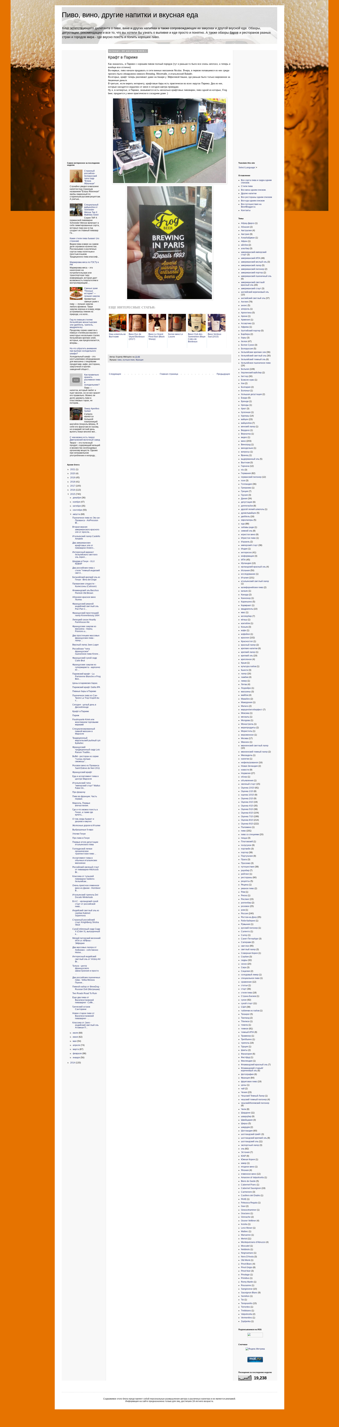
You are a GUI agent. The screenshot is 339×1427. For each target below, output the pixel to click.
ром (243, 910)
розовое (245, 906)
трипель (245, 1043)
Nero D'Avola (247, 1256)
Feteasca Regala (249, 1202)
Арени (244, 316)
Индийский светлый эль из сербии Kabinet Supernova (85, 913)
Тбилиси (245, 1021)
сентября (78, 510)
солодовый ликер (249, 974)
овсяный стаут (248, 784)
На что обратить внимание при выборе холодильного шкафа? (83, 351)
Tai (242, 1299)
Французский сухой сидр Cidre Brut (84, 659)
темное (244, 1028)
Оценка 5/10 (247, 809)
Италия (245, 577)
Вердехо (245, 430)
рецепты (245, 881)
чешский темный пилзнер (254, 1099)
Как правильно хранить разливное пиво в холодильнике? (92, 380)
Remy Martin (247, 1282)
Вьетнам (245, 462)
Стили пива (247, 186)
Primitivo (245, 1278)
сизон (244, 964)
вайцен (244, 419)
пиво (119, 360)
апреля (77, 1045)
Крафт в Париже (80, 711)
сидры (244, 960)
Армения (245, 319)
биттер (244, 376)
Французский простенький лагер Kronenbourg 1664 (85, 614)
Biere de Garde (248, 1181)
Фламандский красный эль (254, 1064)
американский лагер (251, 265)
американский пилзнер (252, 269)
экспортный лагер (250, 1145)
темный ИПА (247, 1032)
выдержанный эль (250, 459)
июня (76, 1037)
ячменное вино (248, 1174)
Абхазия (245, 227)
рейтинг (245, 874)
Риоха (244, 895)
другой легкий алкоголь (252, 509)
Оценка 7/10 (247, 816)
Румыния (245, 924)
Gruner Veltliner (248, 1220)
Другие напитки (249, 193)
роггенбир (246, 902)
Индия (244, 549)
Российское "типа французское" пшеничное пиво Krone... (86, 651)
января (77, 1057)
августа (77, 514)
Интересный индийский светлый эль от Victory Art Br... (86, 959)
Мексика (245, 713)
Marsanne (246, 1235)
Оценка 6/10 (247, 813)
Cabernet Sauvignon (251, 1188)
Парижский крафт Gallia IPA (86, 687)
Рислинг (245, 899)
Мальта (244, 706)
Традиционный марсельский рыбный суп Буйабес (86, 740)
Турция (244, 1046)
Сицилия (245, 971)
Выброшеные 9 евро (82, 829)
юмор (243, 1163)
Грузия (244, 495)
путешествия (129, 360)
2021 (73, 469)
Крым (243, 663)
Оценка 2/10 (247, 798)
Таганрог (245, 1014)
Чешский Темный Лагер (252, 1096)
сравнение (246, 982)
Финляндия (246, 1061)
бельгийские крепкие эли (253, 352)
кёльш (244, 619)
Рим (243, 892)
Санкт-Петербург (249, 938)
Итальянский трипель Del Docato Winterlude (85, 896)
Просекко (245, 863)
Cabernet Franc (248, 1184)
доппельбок (247, 506)
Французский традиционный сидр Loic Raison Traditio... (86, 750)
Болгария (246, 387)
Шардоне (245, 1113)
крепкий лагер (248, 652)
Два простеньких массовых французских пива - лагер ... (85, 638)
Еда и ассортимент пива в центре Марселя (85, 777)
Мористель (246, 731)
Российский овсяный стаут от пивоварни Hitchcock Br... (85, 869)
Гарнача (245, 466)
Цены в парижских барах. (85, 683)
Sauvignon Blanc (249, 1292)
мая (75, 1041)
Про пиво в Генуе (81, 838)
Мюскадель (246, 755)
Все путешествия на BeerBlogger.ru (251, 205)
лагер (244, 673)
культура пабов (248, 666)
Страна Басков (248, 996)
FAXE (243, 1199)
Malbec (244, 1231)
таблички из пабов (250, 1010)
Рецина (244, 884)
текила (244, 1025)
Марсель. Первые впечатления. (81, 804)
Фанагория (246, 1054)
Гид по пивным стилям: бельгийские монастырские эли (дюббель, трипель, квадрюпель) (83, 323)
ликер (244, 681)
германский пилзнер (251, 477)
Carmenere (246, 1192)
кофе (243, 630)
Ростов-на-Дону (249, 917)
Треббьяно (246, 1039)
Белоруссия (247, 348)
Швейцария (247, 1120)
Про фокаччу (78, 792)
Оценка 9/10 (247, 823)
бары (243, 337)
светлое (245, 946)
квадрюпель (247, 609)
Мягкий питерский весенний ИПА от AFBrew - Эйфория (86, 941)
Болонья (245, 390)
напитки (245, 759)
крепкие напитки (249, 648)
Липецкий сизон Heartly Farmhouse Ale (84, 620)
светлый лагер (248, 949)
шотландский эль (249, 1141)
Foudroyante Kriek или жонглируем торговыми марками (85, 722)
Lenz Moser (246, 1228)
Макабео (245, 699)
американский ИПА (250, 258)
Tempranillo (246, 1303)
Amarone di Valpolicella (252, 1177)
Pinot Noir (246, 1271)
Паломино (246, 827)
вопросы (245, 452)
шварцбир (246, 1116)
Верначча (246, 434)
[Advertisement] (81, 103)
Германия (246, 473)
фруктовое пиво (249, 1081)
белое (244, 341)
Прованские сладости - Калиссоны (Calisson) (84, 584)
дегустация (246, 502)
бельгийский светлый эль (253, 355)
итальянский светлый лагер (255, 581)
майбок (244, 695)
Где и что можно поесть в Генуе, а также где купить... (85, 812)
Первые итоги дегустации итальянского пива (85, 843)
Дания (244, 498)
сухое (244, 1000)
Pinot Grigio (246, 1267)
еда (243, 524)
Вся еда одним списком (252, 200)
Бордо (244, 398)
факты (244, 1050)
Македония (246, 702)
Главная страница (169, 374)
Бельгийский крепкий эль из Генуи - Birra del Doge (86, 578)
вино (243, 441)
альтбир (245, 248)
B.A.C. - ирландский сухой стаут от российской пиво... (85, 904)
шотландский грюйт (251, 1134)
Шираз (244, 1123)
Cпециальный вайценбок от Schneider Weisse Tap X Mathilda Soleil (91, 210)
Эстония (245, 1152)
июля (76, 1033)
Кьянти (244, 670)
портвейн (246, 849)
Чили (243, 1109)
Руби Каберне (248, 920)
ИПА (243, 559)
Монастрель (247, 724)
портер (244, 852)
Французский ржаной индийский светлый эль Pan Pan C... (85, 606)
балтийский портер (250, 330)
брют (243, 408)
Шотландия (247, 1131)
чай (243, 1088)
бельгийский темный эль (253, 359)
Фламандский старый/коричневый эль (252, 1069)
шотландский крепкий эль (254, 1138)
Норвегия (246, 773)
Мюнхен (245, 742)
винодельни (247, 448)
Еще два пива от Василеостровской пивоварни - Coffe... (83, 1000)
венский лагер (248, 426)
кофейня (245, 634)
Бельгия (245, 369)
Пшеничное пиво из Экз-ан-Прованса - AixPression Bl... (86, 520)
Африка (245, 327)
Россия (244, 913)
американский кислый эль (254, 262)
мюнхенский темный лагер (254, 752)
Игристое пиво (248, 538)
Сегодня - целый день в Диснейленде (84, 705)
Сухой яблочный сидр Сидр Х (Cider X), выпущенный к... (86, 931)
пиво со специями (250, 834)
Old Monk (245, 1260)
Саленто (245, 931)
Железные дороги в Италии (86, 825)
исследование (248, 574)
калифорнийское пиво (252, 587)
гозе (243, 480)
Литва (244, 684)
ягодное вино (247, 1166)
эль (242, 1148)
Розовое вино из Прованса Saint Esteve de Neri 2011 (86, 766)
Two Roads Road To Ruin (84, 993)
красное (245, 637)
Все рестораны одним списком (256, 197)
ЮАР (243, 1156)
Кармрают (246, 605)
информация (247, 556)
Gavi (243, 1206)
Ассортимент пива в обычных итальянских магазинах (84, 860)
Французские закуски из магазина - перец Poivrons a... (84, 629)
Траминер (246, 1036)
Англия (244, 301)
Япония (245, 1170)
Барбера (245, 334)
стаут (243, 989)
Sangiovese (246, 1289)
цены (243, 1085)
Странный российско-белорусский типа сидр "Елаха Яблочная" (90, 177)
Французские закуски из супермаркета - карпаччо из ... (86, 667)
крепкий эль (247, 655)
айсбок (244, 245)
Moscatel (245, 1246)
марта (76, 1049)
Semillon (245, 1296)
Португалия (247, 856)
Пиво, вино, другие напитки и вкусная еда (130, 15)
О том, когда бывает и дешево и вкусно (83, 820)
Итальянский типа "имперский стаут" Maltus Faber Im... (86, 785)
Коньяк (244, 627)
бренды (245, 405)
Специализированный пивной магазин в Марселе (83, 731)
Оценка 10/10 (247, 788)
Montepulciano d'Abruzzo (253, 1242)
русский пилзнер (249, 928)
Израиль (245, 542)
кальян (244, 591)
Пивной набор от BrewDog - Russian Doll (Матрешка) (86, 987)
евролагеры (247, 520)
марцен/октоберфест (251, 709)
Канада (244, 594)
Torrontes (245, 1307)
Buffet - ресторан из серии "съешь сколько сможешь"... (85, 759)
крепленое (246, 659)
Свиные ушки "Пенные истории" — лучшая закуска (92, 292)
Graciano (245, 1213)
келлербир (246, 616)
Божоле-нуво (247, 380)
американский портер (252, 272)
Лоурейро (246, 688)
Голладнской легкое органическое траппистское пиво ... (84, 851)
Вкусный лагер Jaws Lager (85, 644)
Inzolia (244, 1224)
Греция (244, 491)
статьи (244, 985)
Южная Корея (248, 1159)
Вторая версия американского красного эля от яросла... (85, 529)
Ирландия (246, 563)
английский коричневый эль (255, 292)
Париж (75, 715)
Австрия (245, 234)
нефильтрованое (249, 762)
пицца (244, 838)
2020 (73, 473)
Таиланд (245, 1018)
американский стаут (251, 288)
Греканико (246, 488)
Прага (244, 859)
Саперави (246, 942)
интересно (246, 552)
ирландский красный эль (253, 567)
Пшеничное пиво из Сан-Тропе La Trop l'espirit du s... (85, 698)
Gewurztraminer (248, 1210)
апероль (245, 309)
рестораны (246, 877)
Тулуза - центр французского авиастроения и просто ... (85, 970)
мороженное (247, 735)
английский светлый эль (253, 298)
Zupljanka (246, 1321)
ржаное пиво (247, 888)
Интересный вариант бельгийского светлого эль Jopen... (84, 554)
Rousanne (246, 1285)
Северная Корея (249, 953)
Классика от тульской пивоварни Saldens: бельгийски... (83, 879)
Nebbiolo (245, 1249)
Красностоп (247, 641)
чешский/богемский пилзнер (255, 1103)
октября (77, 506)
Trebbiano (246, 1310)
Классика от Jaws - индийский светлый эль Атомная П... (85, 1025)
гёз (242, 470)
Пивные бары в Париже (84, 691)
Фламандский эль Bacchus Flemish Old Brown (85, 591)
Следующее (115, 374)
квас (243, 612)
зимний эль (246, 531)
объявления (247, 780)
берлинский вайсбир (251, 372)
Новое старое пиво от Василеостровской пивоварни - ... (83, 1016)
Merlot (244, 1238)
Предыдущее (223, 374)
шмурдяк (245, 1127)
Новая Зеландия (249, 766)
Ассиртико (246, 323)
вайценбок (246, 423)
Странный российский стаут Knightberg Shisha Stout (85, 922)
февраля (77, 1053)
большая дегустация (251, 394)
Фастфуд (245, 1057)
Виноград (246, 444)
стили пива (246, 992)
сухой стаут (247, 1003)
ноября (77, 502)
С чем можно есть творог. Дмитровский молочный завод (85, 438)
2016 (73, 490)
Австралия (246, 230)
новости (245, 770)
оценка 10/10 (247, 795)
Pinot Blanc (246, 1264)
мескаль (245, 717)
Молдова (245, 720)
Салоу (244, 935)
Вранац (245, 455)
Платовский (247, 841)
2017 (73, 486)
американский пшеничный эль (256, 276)
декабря (77, 497)
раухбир (245, 870)
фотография (247, 1074)
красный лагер (248, 645)
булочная (246, 412)
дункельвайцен (248, 513)
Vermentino (246, 1317)
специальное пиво (250, 978)
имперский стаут (249, 545)
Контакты (246, 210)
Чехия (244, 1092)
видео (244, 437)
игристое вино (248, 534)
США (243, 1007)
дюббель (245, 516)
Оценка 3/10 (247, 802)
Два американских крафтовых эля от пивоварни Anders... (83, 545)
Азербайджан (248, 237)
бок (242, 383)
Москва (244, 738)
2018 (73, 482)
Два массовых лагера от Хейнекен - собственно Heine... (85, 950)
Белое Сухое (247, 345)
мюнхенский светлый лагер (254, 745)
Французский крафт (82, 772)
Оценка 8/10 (247, 820)
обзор (244, 777)
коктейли (245, 623)
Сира (243, 967)
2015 (73, 494)
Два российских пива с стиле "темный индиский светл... (86, 570)
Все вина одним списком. (253, 190)
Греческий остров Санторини (81, 1008)
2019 (73, 477)
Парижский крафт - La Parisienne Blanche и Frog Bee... (86, 676)
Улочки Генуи (79, 834)
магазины (246, 691)
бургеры (245, 416)
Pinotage (245, 1274)
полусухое (246, 845)
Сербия (245, 956)
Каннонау (246, 598)
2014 (73, 1062)
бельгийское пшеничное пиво (256, 363)
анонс (244, 305)
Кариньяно (246, 601)
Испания (245, 570)
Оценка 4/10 (247, 805)
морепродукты (248, 727)
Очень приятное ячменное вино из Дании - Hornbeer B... (86, 888)
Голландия (246, 484)
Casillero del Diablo (250, 1195)
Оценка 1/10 (247, 791)
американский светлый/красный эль (253, 283)
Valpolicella (246, 1314)
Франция (139, 360)
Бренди (245, 401)
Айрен (244, 241)
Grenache (246, 1217)
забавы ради (247, 527)
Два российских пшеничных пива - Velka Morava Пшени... (86, 980)
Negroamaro (247, 1253)
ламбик (244, 677)
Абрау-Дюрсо (247, 223)
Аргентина (246, 312)
